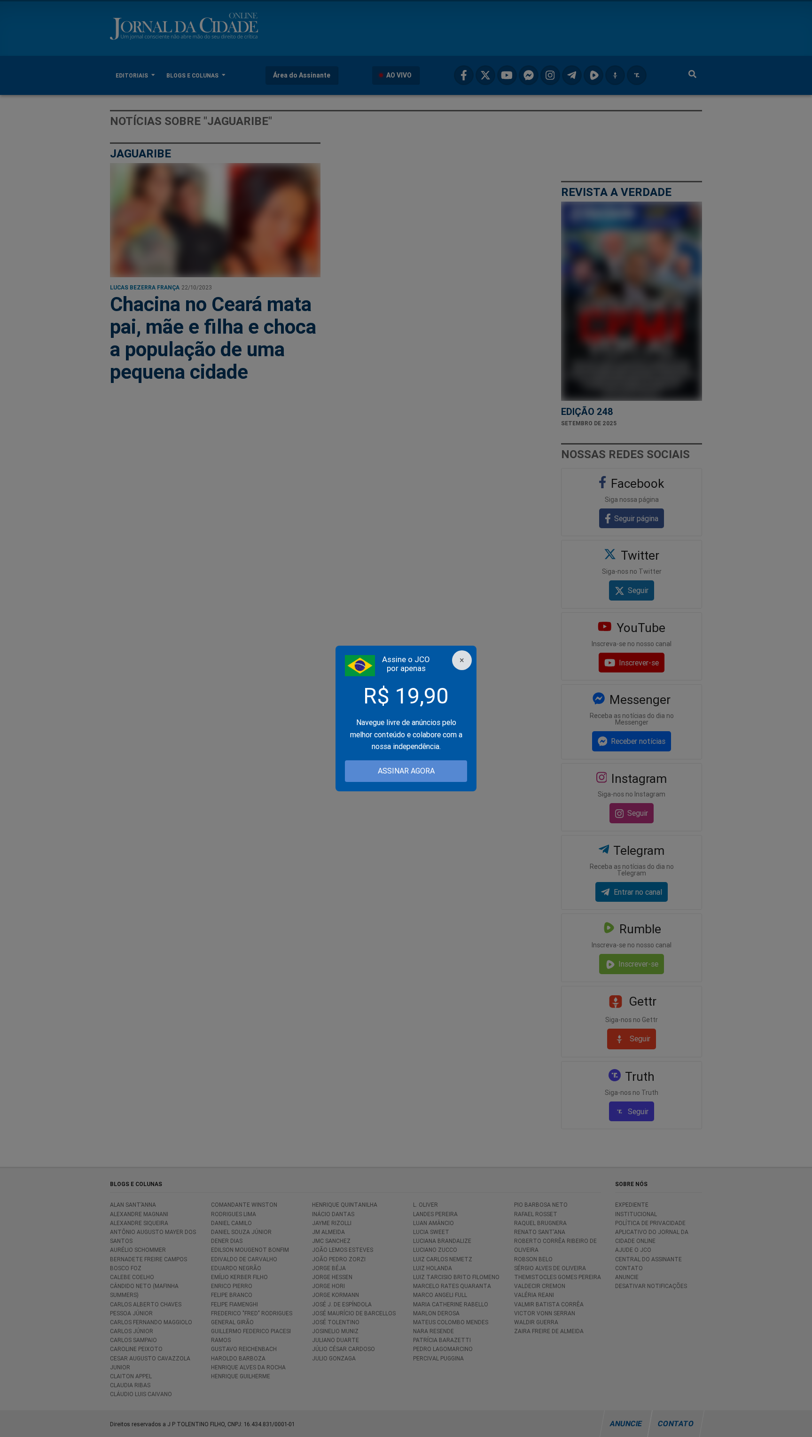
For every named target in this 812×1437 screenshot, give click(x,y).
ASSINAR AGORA (406, 770)
